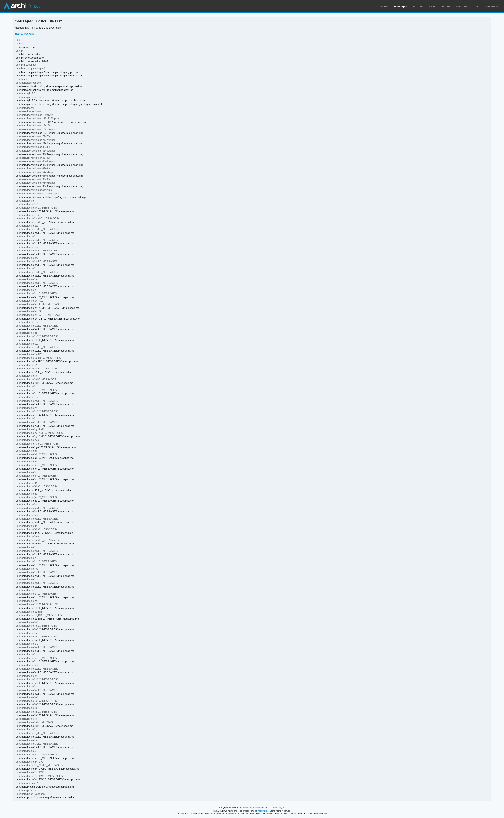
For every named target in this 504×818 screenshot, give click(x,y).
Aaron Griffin (259, 807)
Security (461, 6)
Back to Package (24, 33)
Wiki (432, 6)
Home (384, 6)
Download (491, 6)
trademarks (263, 811)
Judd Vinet (247, 807)
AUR (476, 6)
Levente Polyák (277, 807)
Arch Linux (21, 6)
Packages (400, 6)
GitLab (445, 6)
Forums (418, 6)
